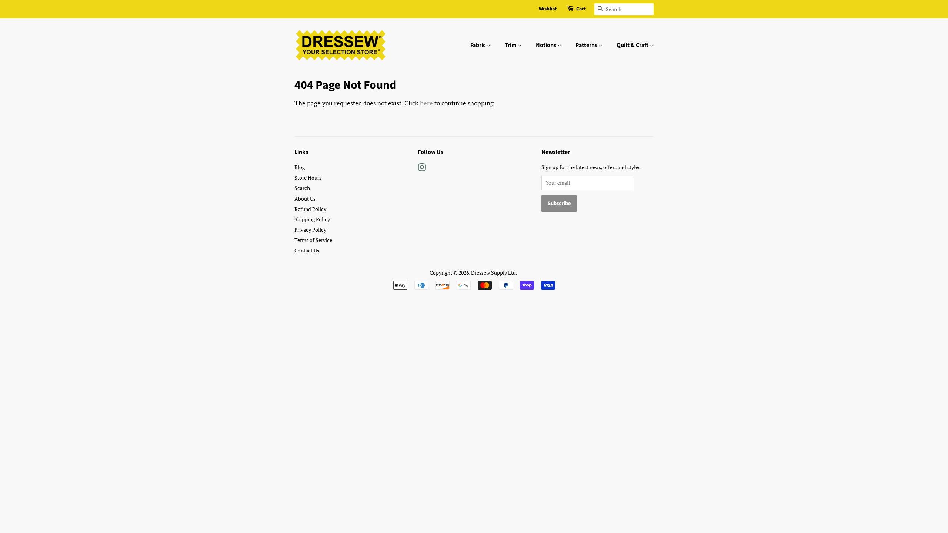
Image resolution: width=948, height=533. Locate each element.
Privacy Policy (310, 229)
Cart (581, 9)
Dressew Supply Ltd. (494, 272)
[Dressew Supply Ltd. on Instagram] (422, 168)
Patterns (586, 45)
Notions (546, 45)
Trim (511, 45)
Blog (299, 167)
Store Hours (307, 177)
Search (302, 187)
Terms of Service (313, 240)
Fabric (478, 45)
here (426, 103)
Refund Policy (310, 208)
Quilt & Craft (633, 45)
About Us (305, 198)
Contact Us (306, 250)
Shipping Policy (312, 219)
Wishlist (548, 9)
